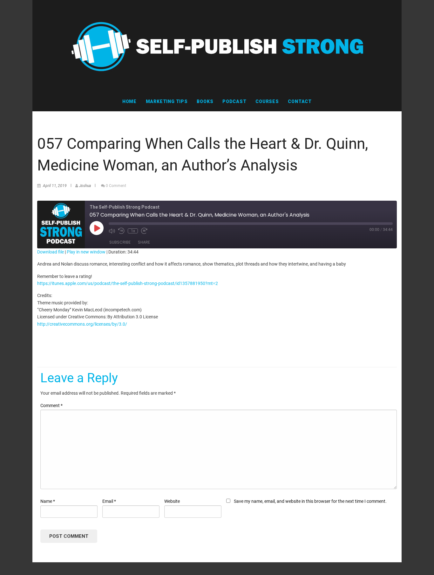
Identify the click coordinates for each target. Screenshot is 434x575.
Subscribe (120, 242)
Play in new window (86, 251)
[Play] (97, 228)
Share (144, 242)
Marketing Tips (167, 101)
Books (205, 101)
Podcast (234, 101)
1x (133, 231)
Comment (51, 405)
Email (109, 501)
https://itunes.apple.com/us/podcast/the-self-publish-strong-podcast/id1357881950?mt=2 (127, 283)
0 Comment (116, 186)
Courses (267, 101)
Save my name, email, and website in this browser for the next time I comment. (310, 501)
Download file (50, 251)
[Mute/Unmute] (112, 231)
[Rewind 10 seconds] (121, 231)
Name (47, 501)
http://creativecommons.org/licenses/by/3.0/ (82, 324)
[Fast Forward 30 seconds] (144, 231)
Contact (300, 101)
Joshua (85, 186)
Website (172, 501)
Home (129, 101)
